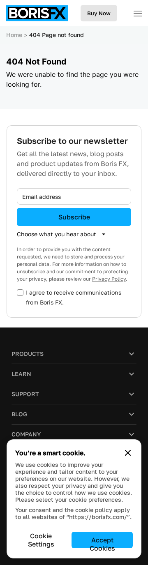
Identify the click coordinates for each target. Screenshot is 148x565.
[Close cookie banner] (128, 453)
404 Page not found (56, 34)
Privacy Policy (109, 279)
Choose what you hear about (56, 234)
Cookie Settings (41, 540)
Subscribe (74, 217)
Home (14, 34)
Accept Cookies (102, 542)
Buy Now (99, 13)
